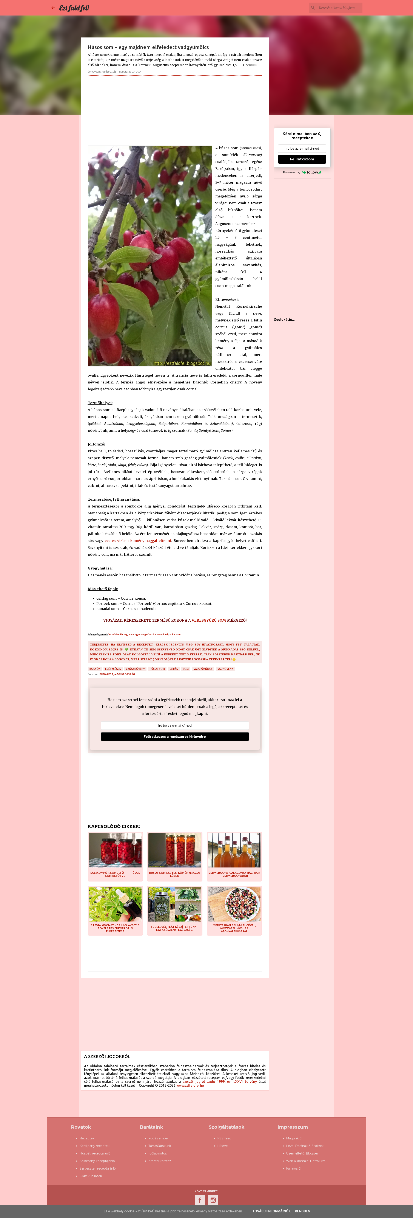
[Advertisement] (175, 109)
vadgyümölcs (203, 668)
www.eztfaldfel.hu (190, 1085)
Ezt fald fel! (74, 7)
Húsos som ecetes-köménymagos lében (174, 874)
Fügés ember (158, 1138)
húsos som (157, 668)
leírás (174, 668)
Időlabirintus (157, 1153)
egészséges (113, 668)
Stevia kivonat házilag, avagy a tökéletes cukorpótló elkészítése (115, 928)
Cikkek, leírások (91, 1176)
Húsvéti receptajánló (95, 1153)
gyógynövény (135, 668)
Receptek (87, 1138)
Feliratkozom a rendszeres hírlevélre (175, 737)
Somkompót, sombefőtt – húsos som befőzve (115, 874)
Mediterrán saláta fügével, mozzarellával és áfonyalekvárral (234, 928)
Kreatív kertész (159, 1161)
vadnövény (225, 668)
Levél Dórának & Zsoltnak (305, 1146)
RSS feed (224, 1138)
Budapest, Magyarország (117, 674)
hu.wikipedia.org (118, 634)
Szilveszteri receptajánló (98, 1168)
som (186, 668)
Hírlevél (222, 1146)
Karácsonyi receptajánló (97, 1161)
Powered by (291, 172)
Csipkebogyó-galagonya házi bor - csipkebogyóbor (234, 874)
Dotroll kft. (318, 1161)
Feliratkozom (302, 159)
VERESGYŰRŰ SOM (209, 620)
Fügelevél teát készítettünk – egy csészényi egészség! (175, 928)
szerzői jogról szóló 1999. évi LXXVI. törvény (220, 1081)
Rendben (302, 1211)
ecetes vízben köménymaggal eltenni (138, 540)
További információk (271, 1211)
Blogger (312, 1153)
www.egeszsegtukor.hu (142, 634)
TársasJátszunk (159, 1146)
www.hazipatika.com (168, 634)
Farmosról (293, 1168)
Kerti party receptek (94, 1146)
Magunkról (294, 1138)
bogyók (94, 668)
